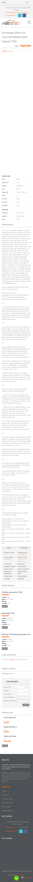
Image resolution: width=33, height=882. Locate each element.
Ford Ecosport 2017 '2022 (12, 717)
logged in (12, 659)
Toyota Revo (21, 875)
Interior (9, 548)
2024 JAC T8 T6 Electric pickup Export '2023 (17, 634)
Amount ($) (7, 687)
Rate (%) (6, 690)
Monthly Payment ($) (10, 701)
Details (5, 606)
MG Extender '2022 (8, 613)
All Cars (5, 746)
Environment (23, 548)
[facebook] (24, 15)
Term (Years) (7, 694)
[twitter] (20, 15)
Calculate (25, 705)
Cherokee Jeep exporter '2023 (12, 592)
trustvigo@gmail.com (11, 15)
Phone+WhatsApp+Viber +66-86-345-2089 (16, 12)
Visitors (6, 786)
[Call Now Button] (16, 878)
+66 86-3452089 (10, 827)
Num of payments (9, 697)
